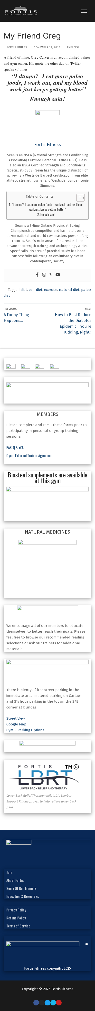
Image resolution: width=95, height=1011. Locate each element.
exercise (50, 290)
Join (9, 872)
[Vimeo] (53, 1002)
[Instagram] (44, 275)
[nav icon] (83, 11)
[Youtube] (58, 275)
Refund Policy (16, 917)
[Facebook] (37, 275)
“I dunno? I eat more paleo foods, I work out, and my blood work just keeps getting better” (47, 207)
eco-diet (35, 290)
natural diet (69, 290)
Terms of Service (18, 925)
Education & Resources (22, 896)
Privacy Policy (16, 909)
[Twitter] (51, 275)
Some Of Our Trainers (21, 888)
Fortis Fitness (16, 47)
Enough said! (47, 214)
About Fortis (15, 880)
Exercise (72, 47)
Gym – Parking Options (25, 730)
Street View (15, 718)
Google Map (16, 724)
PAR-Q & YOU (15, 447)
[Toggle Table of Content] (78, 198)
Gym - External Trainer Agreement (30, 455)
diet (24, 290)
